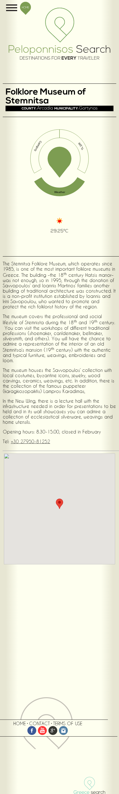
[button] (59, 503)
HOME (25, 7)
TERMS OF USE (67, 723)
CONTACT (39, 723)
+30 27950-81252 (30, 441)
